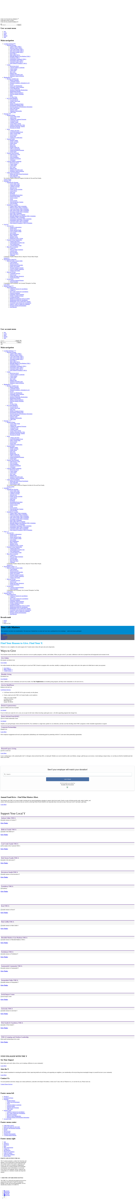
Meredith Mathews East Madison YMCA (20, 56)
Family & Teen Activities (16, 189)
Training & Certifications (16, 137)
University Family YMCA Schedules (19, 221)
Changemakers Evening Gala (17, 242)
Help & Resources (11, 594)
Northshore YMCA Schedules (17, 217)
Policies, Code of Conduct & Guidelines (20, 304)
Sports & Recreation (15, 196)
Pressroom (6, 1144)
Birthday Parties (14, 140)
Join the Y (6, 1096)
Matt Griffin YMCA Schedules (17, 214)
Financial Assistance (15, 293)
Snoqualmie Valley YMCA (16, 60)
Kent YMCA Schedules (16, 213)
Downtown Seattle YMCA (16, 52)
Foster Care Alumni (15, 266)
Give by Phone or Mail (15, 231)
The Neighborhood (14, 244)
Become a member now (13, 385)
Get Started (3, 710)
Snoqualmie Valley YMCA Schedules (19, 220)
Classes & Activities (15, 185)
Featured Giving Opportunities (14, 547)
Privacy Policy (7, 1156)
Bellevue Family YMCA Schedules (18, 207)
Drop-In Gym (13, 188)
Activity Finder (7, 179)
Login (5, 33)
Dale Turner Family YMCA (17, 50)
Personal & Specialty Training (17, 126)
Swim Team (13, 136)
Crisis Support (13, 262)
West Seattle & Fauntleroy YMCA (18, 63)
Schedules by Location (12, 512)
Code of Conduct (8, 1153)
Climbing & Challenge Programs (18, 119)
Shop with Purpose (14, 108)
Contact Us (13, 248)
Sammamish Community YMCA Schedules (20, 218)
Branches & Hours (11, 352)
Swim (11, 199)
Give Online (13, 232)
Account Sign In (14, 99)
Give (5, 224)
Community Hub (14, 120)
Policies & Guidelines (9, 1151)
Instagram (7, 1192)
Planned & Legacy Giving (16, 238)
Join (5, 31)
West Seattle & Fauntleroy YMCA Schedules (21, 223)
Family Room (13, 143)
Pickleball (12, 193)
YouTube (7, 1195)
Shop (5, 34)
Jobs (5, 37)
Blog (5, 1146)
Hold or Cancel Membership (14, 1116)
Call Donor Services (6, 689)
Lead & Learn (13, 251)
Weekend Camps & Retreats (17, 76)
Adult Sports (13, 118)
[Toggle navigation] (1, 23)
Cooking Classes (14, 122)
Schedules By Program (12, 489)
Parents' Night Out (14, 147)
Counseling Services (15, 273)
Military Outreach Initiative (16, 92)
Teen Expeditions (14, 157)
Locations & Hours (9, 43)
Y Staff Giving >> (8, 670)
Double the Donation (67, 785)
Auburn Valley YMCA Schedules (18, 206)
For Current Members (12, 405)
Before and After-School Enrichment (19, 174)
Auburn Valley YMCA (15, 46)
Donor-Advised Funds (15, 230)
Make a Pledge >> (8, 669)
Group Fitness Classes (15, 123)
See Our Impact (14, 252)
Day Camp (12, 71)
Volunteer (12, 255)
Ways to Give (10, 533)
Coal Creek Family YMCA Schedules (19, 209)
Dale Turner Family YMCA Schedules (19, 210)
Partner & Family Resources (17, 276)
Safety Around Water (15, 133)
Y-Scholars (12, 160)
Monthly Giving (14, 237)
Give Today (3, 633)
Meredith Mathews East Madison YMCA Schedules (23, 216)
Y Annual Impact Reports (10, 1135)
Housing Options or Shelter (17, 268)
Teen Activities (13, 155)
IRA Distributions (14, 234)
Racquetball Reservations (16, 195)
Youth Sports (13, 151)
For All (12, 84)
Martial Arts (13, 146)
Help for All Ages (11, 579)
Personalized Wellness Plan (16, 105)
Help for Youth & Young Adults (14, 568)
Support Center (14, 109)
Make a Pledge (13, 235)
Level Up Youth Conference (17, 269)
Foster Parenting (14, 282)
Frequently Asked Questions (17, 87)
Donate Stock (13, 228)
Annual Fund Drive (15, 241)
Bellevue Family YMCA (16, 48)
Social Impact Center (9, 259)
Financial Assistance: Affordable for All (19, 83)
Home (5, 620)
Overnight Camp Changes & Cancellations (20, 303)
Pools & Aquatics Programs (17, 94)
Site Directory (13, 307)
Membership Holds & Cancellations (19, 300)
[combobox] (67, 774)
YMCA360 (13, 112)
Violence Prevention (15, 270)
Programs (6, 113)
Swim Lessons (13, 134)
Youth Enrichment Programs (17, 150)
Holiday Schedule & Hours (16, 104)
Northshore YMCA (15, 57)
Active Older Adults (15, 116)
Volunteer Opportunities (16, 111)
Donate (5, 35)
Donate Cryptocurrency (16, 227)
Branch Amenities (14, 80)
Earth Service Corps (15, 154)
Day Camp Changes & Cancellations (19, 291)
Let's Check (67, 779)
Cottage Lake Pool (14, 130)
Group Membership (15, 88)
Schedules (6, 181)
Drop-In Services (14, 263)
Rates (11, 95)
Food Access (13, 275)
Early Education (14, 175)
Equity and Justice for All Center (12, 1127)
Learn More (7, 284)
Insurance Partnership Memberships (19, 90)
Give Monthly (4, 679)
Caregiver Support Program (17, 280)
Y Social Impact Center (15, 245)
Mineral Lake (13, 73)
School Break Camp (15, 176)
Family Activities (14, 141)
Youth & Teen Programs (13, 460)
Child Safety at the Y (9, 1125)
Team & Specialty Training (16, 202)
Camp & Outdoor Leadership (17, 67)
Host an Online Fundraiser (16, 249)
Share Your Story (14, 254)
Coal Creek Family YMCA (16, 49)
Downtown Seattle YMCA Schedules (19, 211)
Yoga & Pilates (13, 203)
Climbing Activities (15, 186)
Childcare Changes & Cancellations (19, 289)
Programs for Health (15, 127)
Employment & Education (16, 265)
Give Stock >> (7, 668)
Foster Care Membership (16, 85)
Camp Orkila (13, 70)
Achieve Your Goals (15, 101)
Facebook (7, 1191)
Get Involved (10, 586)
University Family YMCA (16, 62)
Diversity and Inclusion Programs (12, 1128)
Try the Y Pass (13, 97)
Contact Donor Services (6, 1084)
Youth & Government (15, 158)
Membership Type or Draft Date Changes (20, 301)
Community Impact (15, 81)
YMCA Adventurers (15, 148)
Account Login (7, 1119)
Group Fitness (13, 190)
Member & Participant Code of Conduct (20, 298)
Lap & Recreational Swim (16, 132)
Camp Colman (13, 69)
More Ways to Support (12, 554)
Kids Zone (12, 102)
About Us (6, 1143)
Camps (8, 371)
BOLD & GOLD (14, 66)
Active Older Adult (14, 183)
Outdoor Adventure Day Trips (17, 125)
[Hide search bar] (2, 344)
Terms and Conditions (9, 1154)
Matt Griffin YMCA (15, 55)
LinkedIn (7, 1193)
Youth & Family (11, 446)
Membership (7, 77)
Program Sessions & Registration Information (21, 106)
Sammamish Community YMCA (18, 59)
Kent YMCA (13, 53)
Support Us (6, 258)
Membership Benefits (15, 91)
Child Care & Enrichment (13, 479)
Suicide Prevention (14, 277)
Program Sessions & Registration (18, 305)
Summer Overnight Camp (16, 74)
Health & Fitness (11, 422)
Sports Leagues (14, 197)
